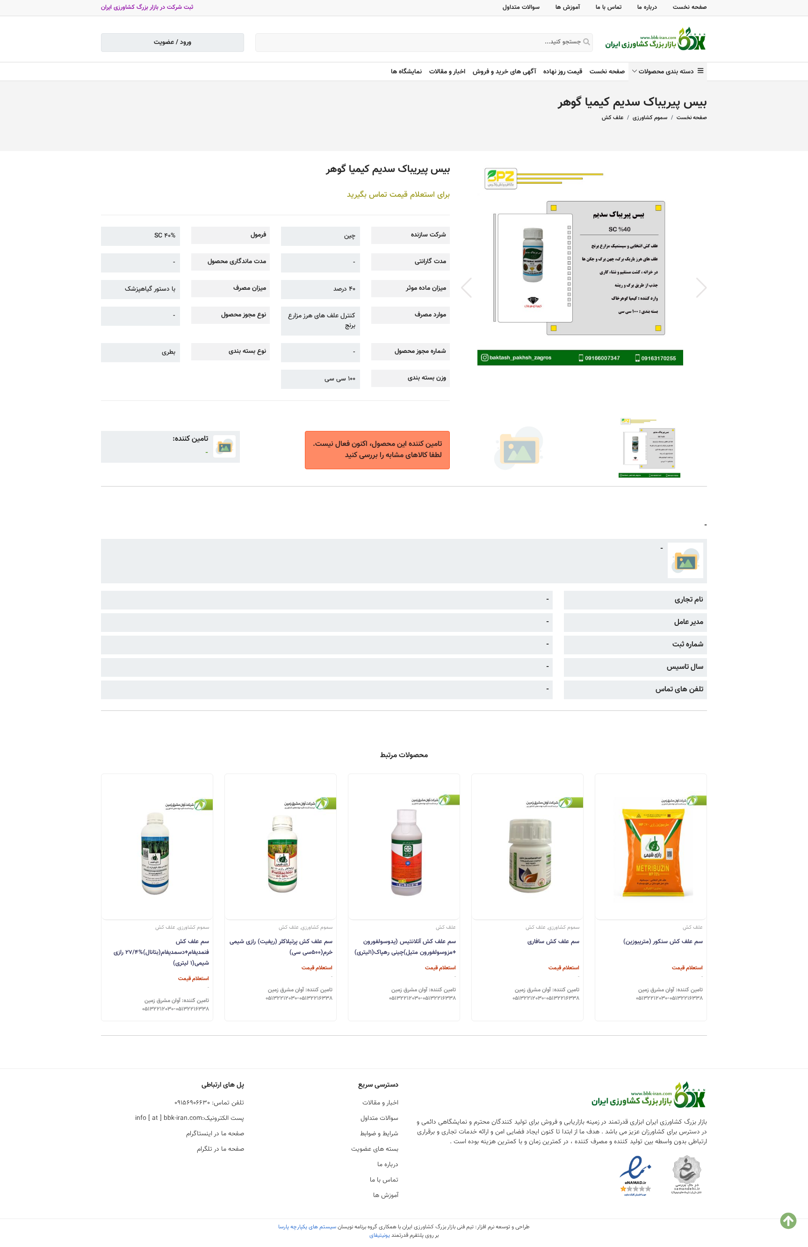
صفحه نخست (690, 7)
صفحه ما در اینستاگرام (215, 1134)
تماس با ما (608, 7)
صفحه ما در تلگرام (220, 1149)
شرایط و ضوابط (379, 1134)
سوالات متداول (521, 7)
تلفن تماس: (209, 1103)
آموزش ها (568, 7)
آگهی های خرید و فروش (504, 72)
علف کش (612, 118)
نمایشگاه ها (406, 72)
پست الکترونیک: (189, 1118)
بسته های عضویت (374, 1149)
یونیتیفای (379, 1235)
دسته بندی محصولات (668, 72)
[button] (701, 288)
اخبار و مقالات (447, 72)
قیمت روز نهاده (562, 72)
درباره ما (647, 7)
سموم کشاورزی (650, 118)
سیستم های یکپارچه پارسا (307, 1227)
